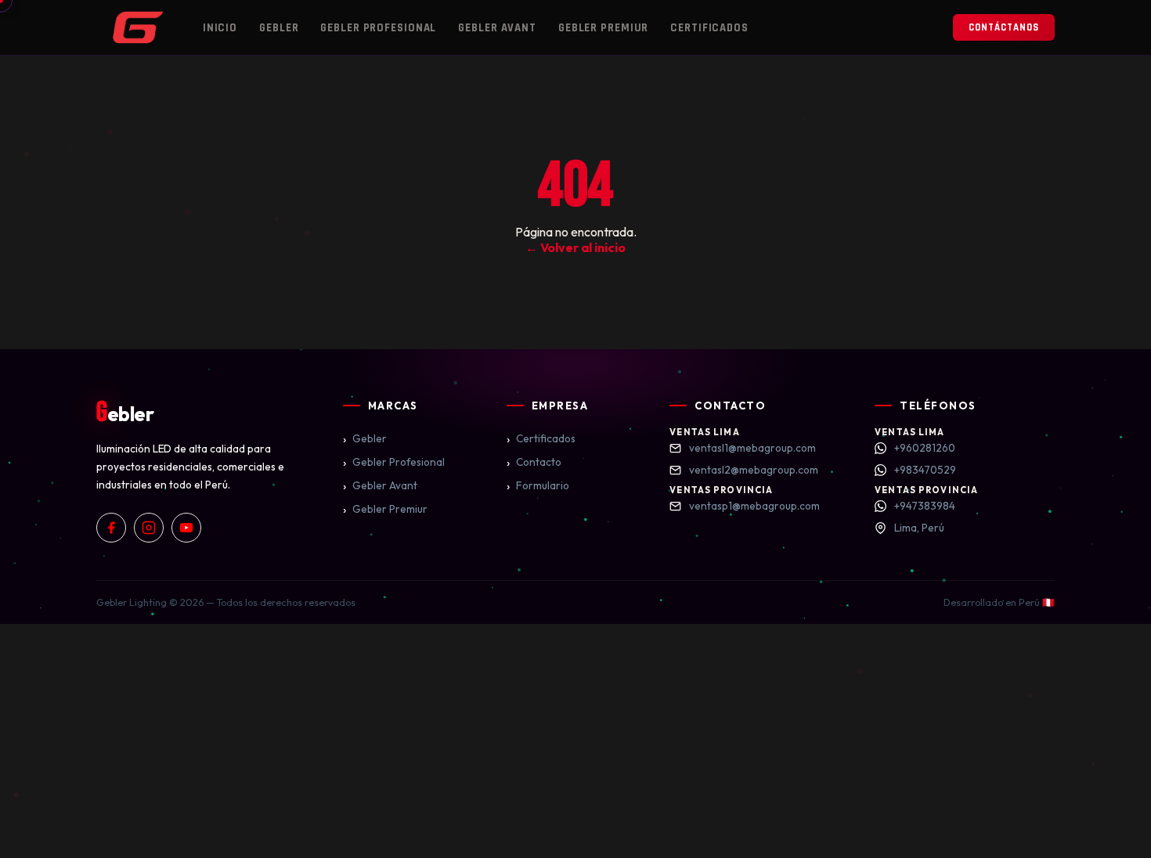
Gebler (278, 27)
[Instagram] (149, 528)
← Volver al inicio (575, 247)
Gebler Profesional (378, 27)
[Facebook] (111, 528)
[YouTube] (186, 528)
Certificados (709, 27)
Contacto (534, 462)
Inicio (220, 27)
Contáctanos (1004, 27)
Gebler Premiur (603, 27)
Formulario (538, 485)
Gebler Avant (497, 27)
